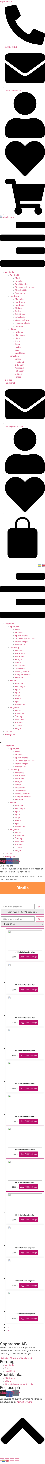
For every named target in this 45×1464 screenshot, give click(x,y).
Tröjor (18, 344)
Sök (40, 906)
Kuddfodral (20, 302)
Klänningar (20, 335)
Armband (19, 368)
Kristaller (19, 281)
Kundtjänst (10, 383)
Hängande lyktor (23, 323)
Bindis (18, 359)
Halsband (19, 362)
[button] (22, 245)
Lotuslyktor (20, 317)
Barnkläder (20, 353)
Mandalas (19, 299)
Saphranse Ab (6, 1)
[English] (43, 565)
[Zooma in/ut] (17, 1459)
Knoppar (19, 326)
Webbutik (9, 272)
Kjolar (17, 338)
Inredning (14, 296)
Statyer (18, 308)
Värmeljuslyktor (22, 320)
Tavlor (18, 311)
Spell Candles (21, 284)
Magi (17, 278)
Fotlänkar (19, 371)
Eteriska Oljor (21, 290)
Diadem (18, 374)
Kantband (19, 305)
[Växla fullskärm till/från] (12, 1459)
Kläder (13, 329)
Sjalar (17, 350)
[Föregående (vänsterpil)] (2, 1463)
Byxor (17, 341)
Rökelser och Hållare (24, 287)
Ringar (18, 377)
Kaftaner (19, 332)
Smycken (14, 356)
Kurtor (18, 347)
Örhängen (19, 365)
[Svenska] (39, 565)
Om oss (8, 380)
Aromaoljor (20, 293)
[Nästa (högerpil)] (7, 1463)
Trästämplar (20, 314)
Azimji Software (24, 1402)
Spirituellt (14, 275)
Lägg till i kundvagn (28, 957)
